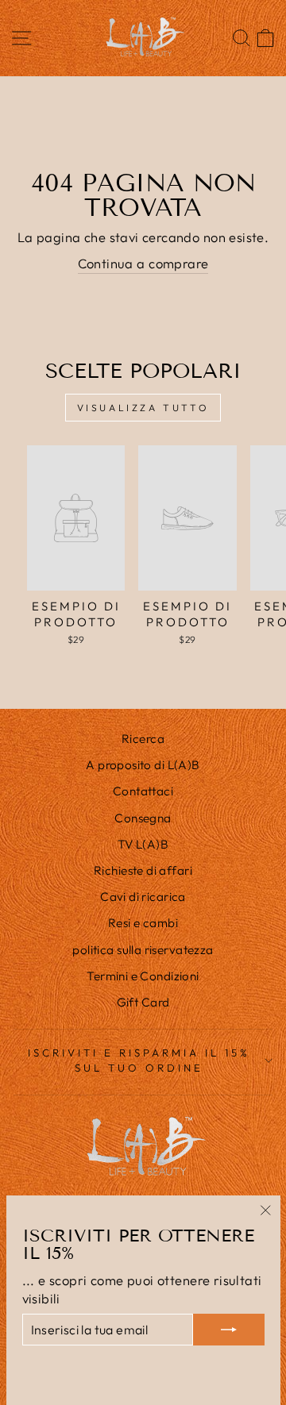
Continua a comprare (143, 263)
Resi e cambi (143, 922)
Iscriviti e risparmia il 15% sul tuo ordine (138, 1060)
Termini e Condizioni (143, 976)
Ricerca (143, 738)
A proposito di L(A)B (142, 764)
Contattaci (143, 791)
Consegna (142, 818)
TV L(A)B (143, 844)
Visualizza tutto (143, 408)
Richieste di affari (143, 870)
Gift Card (143, 1002)
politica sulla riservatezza (142, 949)
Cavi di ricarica (143, 896)
